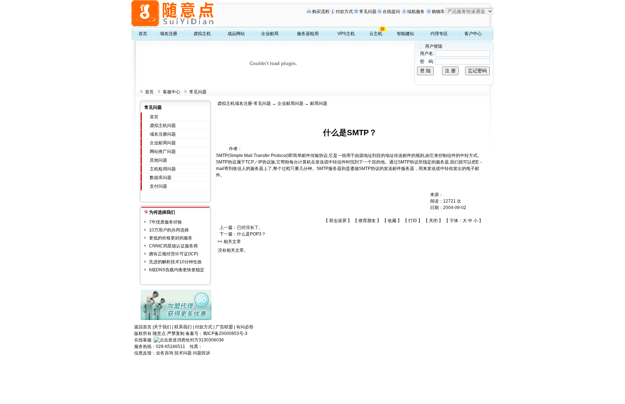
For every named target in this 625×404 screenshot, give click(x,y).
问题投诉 (201, 353)
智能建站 (405, 33)
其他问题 (158, 160)
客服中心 (171, 91)
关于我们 (162, 326)
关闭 (433, 220)
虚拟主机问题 (163, 125)
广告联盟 (224, 326)
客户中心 (473, 33)
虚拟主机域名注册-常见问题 (244, 103)
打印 (412, 220)
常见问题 (368, 11)
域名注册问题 (163, 134)
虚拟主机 (202, 33)
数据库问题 (160, 177)
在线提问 (391, 11)
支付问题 (158, 186)
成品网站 (236, 33)
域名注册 (168, 33)
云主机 (375, 33)
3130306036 (211, 340)
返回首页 (143, 326)
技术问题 (183, 353)
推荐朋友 (367, 220)
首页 (143, 33)
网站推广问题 (163, 151)
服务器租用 (308, 33)
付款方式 (344, 11)
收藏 (392, 220)
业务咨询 (164, 353)
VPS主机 (346, 33)
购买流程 (320, 11)
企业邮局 (270, 33)
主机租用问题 (163, 168)
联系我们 (183, 326)
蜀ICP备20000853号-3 (225, 333)
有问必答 (245, 326)
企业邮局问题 (163, 142)
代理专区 (439, 33)
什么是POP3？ (251, 234)
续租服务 (416, 11)
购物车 (438, 11)
